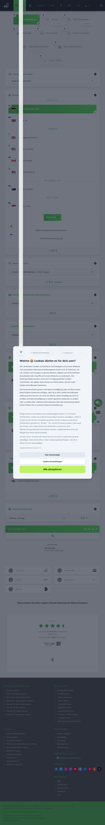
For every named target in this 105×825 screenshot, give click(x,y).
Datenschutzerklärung (52, 405)
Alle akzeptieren (52, 469)
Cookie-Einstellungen (52, 461)
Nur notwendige (52, 455)
